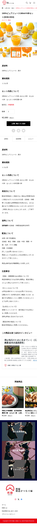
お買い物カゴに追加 (18, 123)
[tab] (6, 138)
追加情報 (18, 139)
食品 (9, 20)
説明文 (6, 139)
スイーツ (4, 20)
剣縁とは (4, 508)
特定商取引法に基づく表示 (10, 511)
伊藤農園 (11, 105)
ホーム (4, 504)
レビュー (30, 139)
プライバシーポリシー (8, 514)
